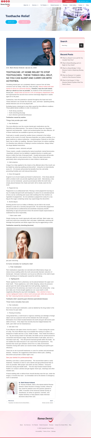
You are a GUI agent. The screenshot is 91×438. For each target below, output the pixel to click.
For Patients (44, 5)
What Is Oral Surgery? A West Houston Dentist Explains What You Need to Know (72, 82)
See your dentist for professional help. (19, 357)
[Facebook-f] (2, 1)
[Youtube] (9, 1)
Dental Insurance (55, 5)
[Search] (81, 45)
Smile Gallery (73, 5)
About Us (26, 5)
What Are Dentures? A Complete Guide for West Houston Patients (71, 76)
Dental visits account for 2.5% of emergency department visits (34, 92)
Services (34, 5)
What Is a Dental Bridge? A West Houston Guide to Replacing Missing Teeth (72, 70)
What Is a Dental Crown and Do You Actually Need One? (72, 59)
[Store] (7, 1)
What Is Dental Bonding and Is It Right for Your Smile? (71, 64)
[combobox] (69, 45)
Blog (87, 5)
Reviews (65, 5)
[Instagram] (4, 1)
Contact (80, 5)
